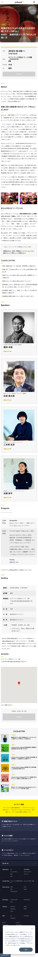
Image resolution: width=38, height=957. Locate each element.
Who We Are (5, 863)
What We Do (5, 869)
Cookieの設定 (5, 955)
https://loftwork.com (8, 641)
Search (2, 2)
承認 (26, 949)
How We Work (5, 881)
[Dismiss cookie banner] (32, 929)
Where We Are (5, 887)
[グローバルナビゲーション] (34, 2)
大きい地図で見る (6, 705)
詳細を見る (7, 351)
